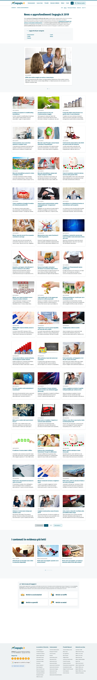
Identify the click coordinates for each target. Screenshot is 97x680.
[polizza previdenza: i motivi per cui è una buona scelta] (73, 287)
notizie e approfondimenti (22, 7)
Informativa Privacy (40, 657)
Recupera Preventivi (53, 651)
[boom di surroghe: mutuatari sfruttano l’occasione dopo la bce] (48, 257)
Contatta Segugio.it (40, 651)
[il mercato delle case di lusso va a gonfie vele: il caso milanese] (73, 103)
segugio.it (13, 7)
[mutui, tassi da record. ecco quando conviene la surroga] (23, 225)
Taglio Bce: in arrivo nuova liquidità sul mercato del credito (48, 328)
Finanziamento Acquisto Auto (68, 665)
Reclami (51, 655)
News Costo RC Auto (40, 669)
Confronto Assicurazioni (54, 649)
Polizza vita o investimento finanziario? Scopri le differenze (47, 451)
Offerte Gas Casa (79, 657)
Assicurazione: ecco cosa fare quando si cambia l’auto (21, 143)
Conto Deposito (66, 671)
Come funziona (52, 653)
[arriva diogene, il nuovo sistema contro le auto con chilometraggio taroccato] (48, 378)
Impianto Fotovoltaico (80, 672)
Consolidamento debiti (67, 667)
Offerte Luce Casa (79, 655)
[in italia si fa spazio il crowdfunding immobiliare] (23, 103)
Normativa (38, 663)
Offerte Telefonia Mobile (80, 659)
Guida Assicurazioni (53, 657)
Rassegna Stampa (72, 7)
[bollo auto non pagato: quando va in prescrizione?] (48, 551)
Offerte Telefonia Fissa (80, 665)
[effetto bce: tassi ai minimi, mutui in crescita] (23, 318)
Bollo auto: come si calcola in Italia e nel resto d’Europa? (73, 481)
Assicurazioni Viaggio (54, 669)
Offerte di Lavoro (39, 676)
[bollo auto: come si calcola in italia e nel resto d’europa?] (73, 471)
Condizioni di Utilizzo (40, 653)
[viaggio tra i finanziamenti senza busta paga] (73, 257)
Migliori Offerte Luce (79, 667)
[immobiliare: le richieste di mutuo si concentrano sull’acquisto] (73, 193)
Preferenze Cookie (39, 661)
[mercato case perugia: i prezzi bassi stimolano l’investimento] (48, 133)
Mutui (62, 3)
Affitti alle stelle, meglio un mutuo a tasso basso (39, 77)
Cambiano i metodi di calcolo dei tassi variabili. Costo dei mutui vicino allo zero (73, 237)
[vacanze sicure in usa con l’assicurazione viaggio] (48, 103)
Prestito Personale (66, 661)
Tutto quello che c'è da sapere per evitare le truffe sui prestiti (48, 298)
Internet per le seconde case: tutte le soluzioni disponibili (23, 561)
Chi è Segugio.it (39, 649)
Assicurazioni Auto (53, 661)
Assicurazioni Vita (53, 672)
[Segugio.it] (18, 647)
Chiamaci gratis (81, 3)
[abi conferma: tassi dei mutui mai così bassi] (48, 348)
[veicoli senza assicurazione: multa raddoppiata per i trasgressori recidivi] (48, 193)
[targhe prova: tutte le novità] (73, 318)
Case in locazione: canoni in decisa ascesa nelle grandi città (73, 173)
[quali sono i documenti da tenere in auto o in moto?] (23, 471)
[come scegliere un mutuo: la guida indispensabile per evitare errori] (73, 378)
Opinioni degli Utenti (40, 655)
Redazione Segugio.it (40, 671)
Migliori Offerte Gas (79, 669)
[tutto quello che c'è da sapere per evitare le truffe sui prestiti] (48, 287)
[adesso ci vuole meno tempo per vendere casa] (23, 501)
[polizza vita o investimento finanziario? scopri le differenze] (48, 440)
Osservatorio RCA (53, 659)
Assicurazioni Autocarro (54, 667)
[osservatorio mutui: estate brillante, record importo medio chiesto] (23, 348)
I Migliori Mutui (66, 657)
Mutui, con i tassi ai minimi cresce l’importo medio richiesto (22, 298)
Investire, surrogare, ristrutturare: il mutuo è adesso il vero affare (23, 267)
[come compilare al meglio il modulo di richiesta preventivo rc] (23, 193)
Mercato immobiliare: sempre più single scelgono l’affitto (47, 173)
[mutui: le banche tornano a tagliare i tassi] (48, 471)
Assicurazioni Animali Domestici (56, 674)
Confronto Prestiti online (67, 659)
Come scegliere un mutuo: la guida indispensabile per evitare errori (73, 389)
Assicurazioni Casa (53, 671)
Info (62, 7)
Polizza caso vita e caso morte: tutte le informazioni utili (73, 420)
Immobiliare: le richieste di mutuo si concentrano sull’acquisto (73, 204)
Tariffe (28, 36)
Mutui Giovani (65, 655)
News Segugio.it (39, 667)
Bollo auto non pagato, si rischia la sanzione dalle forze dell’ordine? (72, 561)
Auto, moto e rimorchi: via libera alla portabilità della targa (73, 511)
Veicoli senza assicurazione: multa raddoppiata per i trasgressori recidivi (48, 205)
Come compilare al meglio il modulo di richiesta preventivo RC (23, 204)
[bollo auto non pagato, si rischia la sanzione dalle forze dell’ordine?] (73, 551)
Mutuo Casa (65, 651)
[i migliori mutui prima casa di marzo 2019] (48, 501)
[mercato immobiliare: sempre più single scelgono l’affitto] (48, 163)
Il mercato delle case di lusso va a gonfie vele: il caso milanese (73, 113)
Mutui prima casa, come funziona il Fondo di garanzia (48, 236)
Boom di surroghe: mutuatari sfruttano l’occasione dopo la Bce (48, 267)
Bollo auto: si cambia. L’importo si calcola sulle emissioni (47, 420)
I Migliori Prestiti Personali (68, 669)
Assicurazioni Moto (53, 663)
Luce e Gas (39, 3)
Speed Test (78, 661)
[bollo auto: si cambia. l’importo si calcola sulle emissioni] (48, 410)
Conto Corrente (66, 672)
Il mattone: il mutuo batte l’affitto (22, 450)
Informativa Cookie (39, 659)
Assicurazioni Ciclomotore (55, 665)
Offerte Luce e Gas (79, 653)
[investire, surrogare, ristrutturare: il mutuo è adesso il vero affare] (23, 257)
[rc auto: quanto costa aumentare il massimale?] (23, 378)
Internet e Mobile (54, 3)
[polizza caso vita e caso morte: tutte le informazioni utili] (73, 410)
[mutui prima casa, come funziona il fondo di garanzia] (48, 225)
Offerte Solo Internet (79, 663)
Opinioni (79, 7)
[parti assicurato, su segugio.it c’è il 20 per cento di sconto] (73, 348)
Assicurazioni (31, 3)
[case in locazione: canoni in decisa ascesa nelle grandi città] (73, 163)
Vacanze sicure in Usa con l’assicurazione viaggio (45, 113)
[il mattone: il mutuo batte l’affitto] (23, 440)
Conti (67, 3)
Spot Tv (84, 7)
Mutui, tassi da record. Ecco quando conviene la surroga (23, 236)
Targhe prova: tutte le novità (71, 327)
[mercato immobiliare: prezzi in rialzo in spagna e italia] (23, 163)
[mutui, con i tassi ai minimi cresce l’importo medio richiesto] (23, 287)
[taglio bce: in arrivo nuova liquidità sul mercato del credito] (48, 318)
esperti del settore (42, 588)
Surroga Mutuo (66, 653)
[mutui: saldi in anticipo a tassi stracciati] (73, 440)
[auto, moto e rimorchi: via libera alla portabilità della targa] (73, 501)
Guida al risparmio (39, 665)
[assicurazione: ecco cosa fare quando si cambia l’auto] (23, 133)
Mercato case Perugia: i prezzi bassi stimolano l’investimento (48, 143)
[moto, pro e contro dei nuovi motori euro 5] (23, 410)
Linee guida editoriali (40, 672)
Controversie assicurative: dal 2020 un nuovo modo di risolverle (73, 143)
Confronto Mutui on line (67, 649)
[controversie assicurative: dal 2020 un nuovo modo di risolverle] (73, 133)
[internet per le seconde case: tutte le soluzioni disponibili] (23, 551)
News (65, 7)
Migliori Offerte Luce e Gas (81, 671)
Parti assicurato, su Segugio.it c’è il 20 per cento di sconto (73, 358)
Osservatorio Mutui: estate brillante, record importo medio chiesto (23, 358)
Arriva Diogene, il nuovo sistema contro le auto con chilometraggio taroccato (48, 389)
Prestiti (46, 3)
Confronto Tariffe (79, 649)
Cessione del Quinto (67, 663)
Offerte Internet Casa (80, 651)
